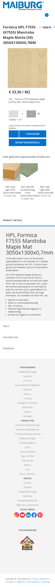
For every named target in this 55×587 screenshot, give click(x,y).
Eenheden (8, 348)
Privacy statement (40, 578)
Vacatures (27, 376)
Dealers (27, 411)
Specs (6, 326)
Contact (27, 482)
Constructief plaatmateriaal (27, 434)
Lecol (27, 469)
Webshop (27, 496)
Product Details (12, 220)
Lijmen (27, 447)
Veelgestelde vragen (27, 371)
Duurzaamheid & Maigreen (27, 385)
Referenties (27, 407)
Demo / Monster (27, 473)
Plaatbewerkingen (27, 438)
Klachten (27, 389)
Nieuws (27, 394)
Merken (27, 465)
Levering (27, 398)
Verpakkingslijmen (27, 442)
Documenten (10, 337)
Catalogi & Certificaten (27, 402)
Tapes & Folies (27, 456)
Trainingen (27, 416)
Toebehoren (27, 460)
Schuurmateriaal (27, 451)
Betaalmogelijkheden (27, 500)
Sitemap (46, 581)
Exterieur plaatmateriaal (27, 429)
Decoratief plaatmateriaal (27, 425)
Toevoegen (32, 134)
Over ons (27, 380)
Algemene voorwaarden (27, 505)
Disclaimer (10, 581)
